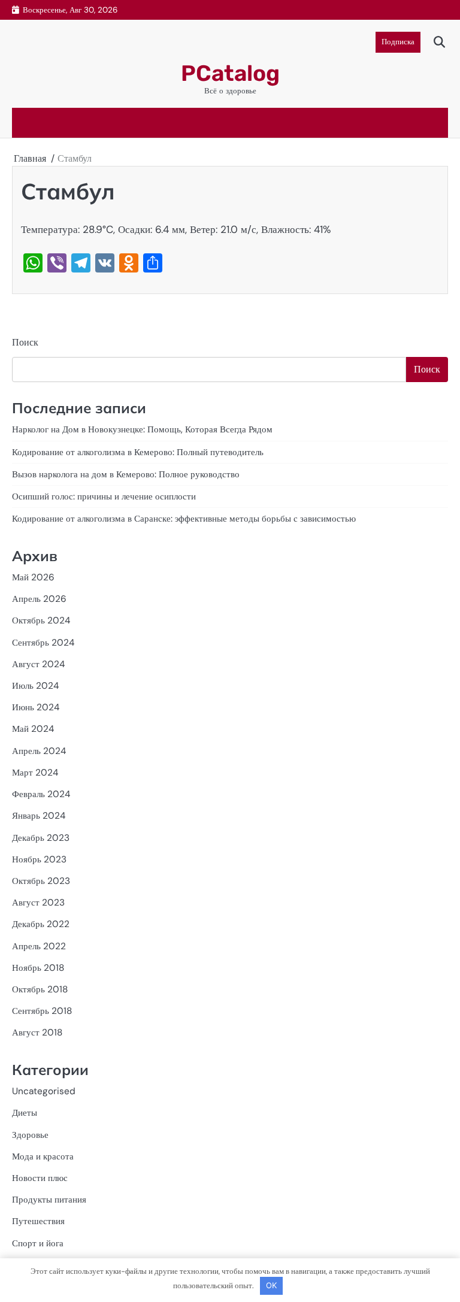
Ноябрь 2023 (39, 859)
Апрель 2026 (39, 599)
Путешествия (38, 1221)
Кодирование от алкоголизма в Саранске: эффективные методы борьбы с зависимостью (184, 519)
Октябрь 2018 (40, 989)
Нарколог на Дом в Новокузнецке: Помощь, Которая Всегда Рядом (142, 429)
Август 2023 (38, 903)
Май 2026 (33, 577)
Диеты (24, 1113)
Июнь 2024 (35, 707)
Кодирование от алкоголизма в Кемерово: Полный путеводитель (138, 452)
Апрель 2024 (39, 751)
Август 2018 (37, 1032)
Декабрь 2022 (40, 924)
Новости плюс (40, 1178)
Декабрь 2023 (40, 838)
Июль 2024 (35, 686)
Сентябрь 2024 (43, 643)
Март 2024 (35, 773)
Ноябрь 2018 (38, 968)
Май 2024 (33, 729)
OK (271, 1285)
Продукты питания (49, 1200)
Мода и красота (43, 1156)
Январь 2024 (38, 816)
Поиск (25, 342)
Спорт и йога (37, 1243)
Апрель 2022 (39, 946)
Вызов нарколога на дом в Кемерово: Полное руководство (126, 474)
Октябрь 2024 (41, 620)
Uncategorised (43, 1091)
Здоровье (30, 1135)
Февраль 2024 (41, 794)
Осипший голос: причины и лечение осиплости (104, 496)
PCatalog (230, 73)
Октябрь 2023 (41, 881)
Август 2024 (38, 664)
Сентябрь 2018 (42, 1011)
